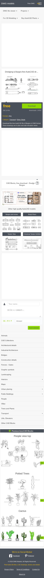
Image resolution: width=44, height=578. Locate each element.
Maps (3, 384)
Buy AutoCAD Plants (29, 18)
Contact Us (36, 569)
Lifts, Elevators (7, 418)
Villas (3, 404)
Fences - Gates (7, 365)
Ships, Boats (21, 120)
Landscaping (6, 374)
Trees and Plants (7, 409)
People (4, 399)
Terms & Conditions (22, 569)
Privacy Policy (9, 569)
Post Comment (34, 328)
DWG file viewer (9, 11)
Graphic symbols (7, 370)
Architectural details (8, 345)
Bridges (4, 355)
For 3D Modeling (9, 18)
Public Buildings (22, 394)
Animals (4, 336)
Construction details (8, 360)
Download (32, 106)
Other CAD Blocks (8, 423)
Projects (24, 11)
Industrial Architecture (9, 350)
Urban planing (22, 389)
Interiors (22, 379)
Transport (12, 120)
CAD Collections (7, 340)
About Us (22, 574)
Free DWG (31, 3)
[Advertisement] (22, 45)
